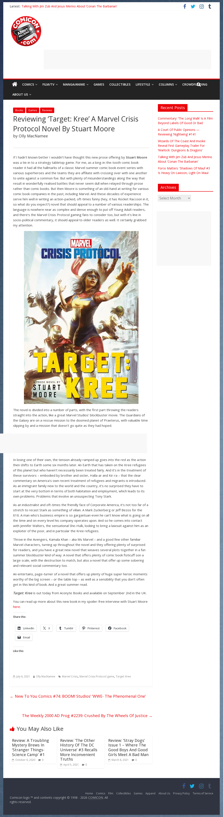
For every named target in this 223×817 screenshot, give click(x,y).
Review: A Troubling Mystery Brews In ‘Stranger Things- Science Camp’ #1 (30, 747)
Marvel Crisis (70, 676)
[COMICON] (26, 17)
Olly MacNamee (45, 676)
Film (110, 793)
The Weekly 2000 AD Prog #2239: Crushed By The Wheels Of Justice (87, 715)
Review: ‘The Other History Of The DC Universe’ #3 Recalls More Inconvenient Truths (78, 750)
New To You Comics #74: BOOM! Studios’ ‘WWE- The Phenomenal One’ (78, 696)
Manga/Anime (74, 84)
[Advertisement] (127, 59)
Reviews (47, 110)
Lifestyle (143, 84)
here (16, 606)
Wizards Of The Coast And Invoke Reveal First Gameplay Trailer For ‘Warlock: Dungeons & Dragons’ (181, 145)
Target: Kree (123, 676)
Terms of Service (203, 793)
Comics (28, 84)
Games (99, 84)
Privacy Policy (181, 793)
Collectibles (119, 84)
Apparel (150, 793)
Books (19, 110)
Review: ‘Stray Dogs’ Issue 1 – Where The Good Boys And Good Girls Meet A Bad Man (128, 747)
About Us (20, 94)
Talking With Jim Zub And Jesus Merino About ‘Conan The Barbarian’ (69, 6)
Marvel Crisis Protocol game (96, 676)
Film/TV (48, 84)
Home (89, 793)
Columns (166, 84)
